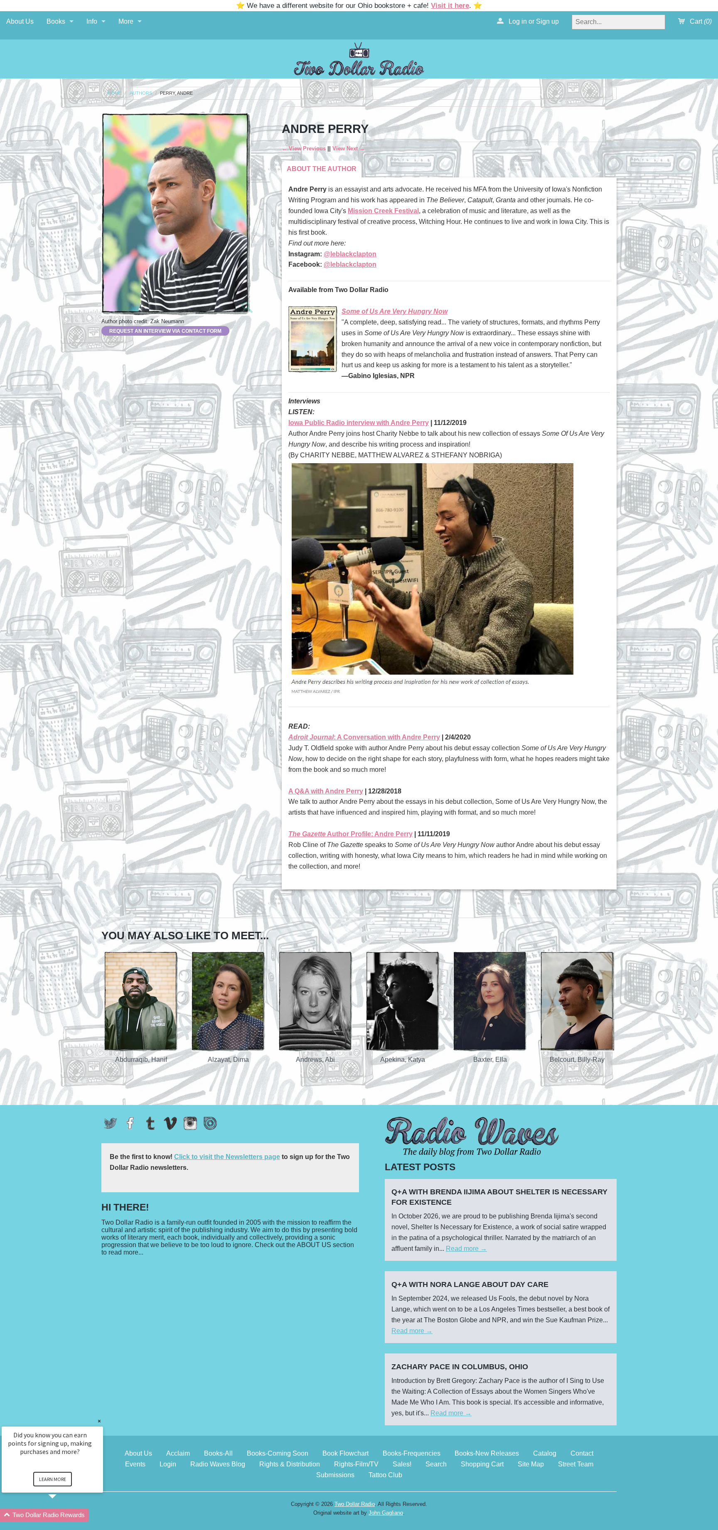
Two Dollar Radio (354, 1504)
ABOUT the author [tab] (322, 168)
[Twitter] (110, 1123)
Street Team (575, 1464)
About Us (20, 21)
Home (114, 93)
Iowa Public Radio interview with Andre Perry (358, 422)
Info (91, 21)
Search (436, 1464)
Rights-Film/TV (356, 1464)
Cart (700, 21)
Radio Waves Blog (217, 1464)
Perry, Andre (176, 93)
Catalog (544, 1453)
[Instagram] (190, 1123)
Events (135, 1464)
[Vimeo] (170, 1123)
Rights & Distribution (289, 1464)
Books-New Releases (487, 1453)
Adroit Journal (311, 737)
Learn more (52, 1479)
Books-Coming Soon (277, 1453)
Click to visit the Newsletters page (227, 1156)
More (125, 21)
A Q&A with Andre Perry (325, 791)
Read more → (466, 1248)
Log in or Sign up (533, 21)
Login (168, 1464)
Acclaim (178, 1453)
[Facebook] (130, 1123)
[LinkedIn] (210, 1123)
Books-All (218, 1453)
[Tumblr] (150, 1123)
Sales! (402, 1464)
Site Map (531, 1464)
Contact (581, 1453)
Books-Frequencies (411, 1453)
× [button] (99, 1421)
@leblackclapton (350, 254)
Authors (141, 93)
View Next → (348, 148)
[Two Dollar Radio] (359, 58)
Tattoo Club (385, 1474)
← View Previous (304, 148)
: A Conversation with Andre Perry (387, 737)
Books (56, 21)
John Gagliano (386, 1513)
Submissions (335, 1474)
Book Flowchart (345, 1453)
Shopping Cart (482, 1464)
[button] (62, 1515)
